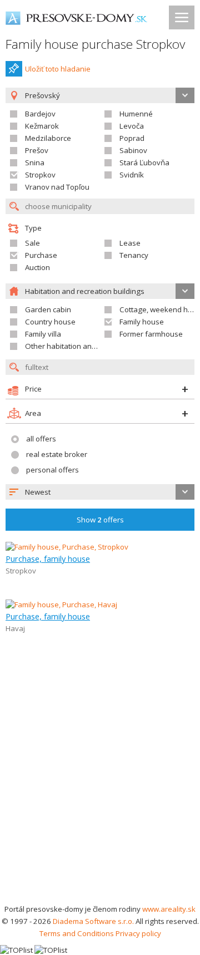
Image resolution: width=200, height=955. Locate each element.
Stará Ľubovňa (144, 162)
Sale (32, 243)
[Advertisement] (100, 797)
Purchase (41, 255)
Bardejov (40, 114)
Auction (37, 267)
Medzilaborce (48, 138)
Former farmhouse (151, 334)
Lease (130, 243)
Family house (141, 322)
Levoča (131, 126)
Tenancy (133, 255)
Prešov (36, 150)
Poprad (131, 138)
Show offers (100, 520)
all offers (41, 439)
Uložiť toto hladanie (58, 69)
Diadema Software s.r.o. (93, 921)
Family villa (43, 334)
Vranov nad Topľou (57, 187)
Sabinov (133, 150)
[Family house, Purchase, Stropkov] (67, 547)
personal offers (52, 470)
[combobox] (100, 492)
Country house (50, 322)
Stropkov (40, 175)
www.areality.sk (169, 909)
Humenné (136, 114)
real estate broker (56, 454)
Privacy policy (138, 933)
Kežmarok (42, 126)
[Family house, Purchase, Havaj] (61, 604)
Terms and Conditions (76, 933)
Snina (34, 162)
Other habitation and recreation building (93, 346)
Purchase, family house (48, 558)
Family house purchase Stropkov (95, 44)
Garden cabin (48, 309)
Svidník (131, 175)
